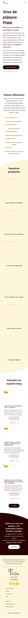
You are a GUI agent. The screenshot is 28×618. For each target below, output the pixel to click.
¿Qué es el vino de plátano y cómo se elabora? (14, 407)
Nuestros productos (11, 67)
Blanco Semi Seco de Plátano (14, 234)
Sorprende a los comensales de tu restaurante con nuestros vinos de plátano (14, 482)
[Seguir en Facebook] (17, 583)
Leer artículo (14, 418)
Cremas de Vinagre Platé (14, 265)
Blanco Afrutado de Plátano (14, 203)
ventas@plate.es (14, 579)
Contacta (14, 547)
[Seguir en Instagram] (10, 583)
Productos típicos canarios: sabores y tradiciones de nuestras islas (14, 444)
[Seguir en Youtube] (14, 583)
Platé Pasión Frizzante (14, 328)
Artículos (6, 392)
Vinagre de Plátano (14, 360)
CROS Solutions (17, 613)
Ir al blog (14, 505)
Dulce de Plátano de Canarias (14, 297)
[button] (26, 2)
